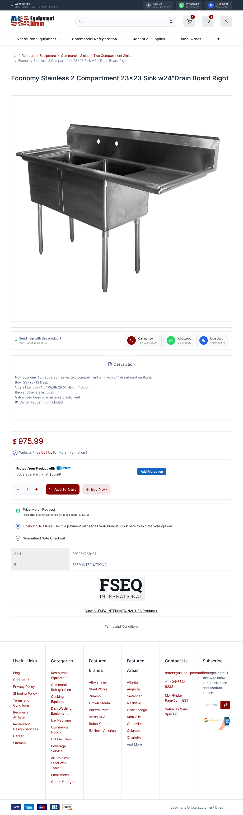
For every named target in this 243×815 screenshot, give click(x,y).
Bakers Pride (99, 710)
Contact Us (21, 680)
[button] (225, 705)
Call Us (46, 452)
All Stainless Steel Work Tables (60, 763)
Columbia (134, 730)
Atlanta (132, 682)
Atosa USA (97, 717)
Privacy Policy (24, 686)
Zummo (95, 696)
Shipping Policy (25, 693)
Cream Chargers (63, 782)
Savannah (134, 696)
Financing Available (37, 526)
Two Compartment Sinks (112, 55)
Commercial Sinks (75, 55)
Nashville (134, 703)
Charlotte (134, 737)
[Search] (171, 21)
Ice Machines (61, 720)
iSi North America (102, 730)
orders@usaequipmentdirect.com (191, 673)
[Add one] (37, 489)
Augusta (133, 689)
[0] (189, 21)
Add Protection (152, 471)
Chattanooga (137, 710)
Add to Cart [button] (64, 489)
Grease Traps (61, 739)
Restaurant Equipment (39, 55)
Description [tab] (124, 364)
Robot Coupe (99, 724)
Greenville (134, 724)
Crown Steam (99, 703)
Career (18, 736)
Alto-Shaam (98, 682)
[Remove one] (18, 489)
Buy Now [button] (98, 489)
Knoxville (134, 717)
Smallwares (60, 775)
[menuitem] (38, 39)
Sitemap (19, 743)
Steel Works (98, 689)
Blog (16, 673)
